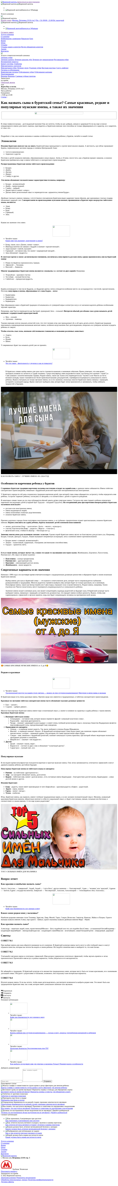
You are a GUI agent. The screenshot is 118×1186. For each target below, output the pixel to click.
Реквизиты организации (26, 1178)
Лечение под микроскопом (42, 60)
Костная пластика (49, 68)
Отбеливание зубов (26, 72)
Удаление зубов (35, 68)
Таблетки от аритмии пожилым (13, 1096)
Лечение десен (23, 68)
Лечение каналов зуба (23, 60)
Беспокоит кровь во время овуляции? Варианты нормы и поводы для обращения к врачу (36, 1092)
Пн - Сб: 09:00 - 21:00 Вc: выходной (50, 20)
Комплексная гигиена (9, 72)
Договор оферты (7, 1182)
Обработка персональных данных (14, 1180)
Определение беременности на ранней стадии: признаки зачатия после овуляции (33, 1104)
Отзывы (4, 45)
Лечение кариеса (7, 60)
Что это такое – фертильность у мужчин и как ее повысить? (29, 363)
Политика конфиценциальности (40, 1180)
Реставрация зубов (61, 60)
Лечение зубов (6, 58)
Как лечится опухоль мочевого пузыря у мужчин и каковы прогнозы (33, 1125)
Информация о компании (11, 39)
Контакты (5, 51)
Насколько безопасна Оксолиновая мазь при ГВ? (29, 1048)
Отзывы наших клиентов (11, 47)
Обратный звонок (8, 82)
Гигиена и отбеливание (10, 70)
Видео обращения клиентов (32, 47)
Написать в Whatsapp (29, 28)
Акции (3, 49)
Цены (3, 43)
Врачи (3, 41)
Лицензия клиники (8, 1178)
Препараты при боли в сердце (13, 1100)
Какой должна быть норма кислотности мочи (23, 1137)
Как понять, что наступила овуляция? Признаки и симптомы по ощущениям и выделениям (37, 1108)
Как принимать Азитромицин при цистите (22, 1121)
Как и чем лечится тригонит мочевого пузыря (24, 1133)
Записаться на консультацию (28, 2)
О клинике (5, 37)
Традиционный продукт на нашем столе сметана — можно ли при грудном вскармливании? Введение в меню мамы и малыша (56, 693)
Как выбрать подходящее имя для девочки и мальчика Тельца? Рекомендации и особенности (46, 1064)
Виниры (4, 76)
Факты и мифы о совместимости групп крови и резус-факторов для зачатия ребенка (34, 1088)
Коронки (11, 76)
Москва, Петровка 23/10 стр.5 (23, 20)
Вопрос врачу (6, 20)
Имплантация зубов (9, 68)
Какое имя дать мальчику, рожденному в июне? (24, 241)
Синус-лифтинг (62, 68)
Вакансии (25, 39)
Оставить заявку (7, 32)
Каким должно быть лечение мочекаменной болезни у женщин (30, 1129)
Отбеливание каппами (43, 72)
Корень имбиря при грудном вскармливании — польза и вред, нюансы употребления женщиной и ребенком (53, 1033)
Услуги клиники (7, 34)
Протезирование (7, 74)
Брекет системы (7, 64)
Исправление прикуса (9, 62)
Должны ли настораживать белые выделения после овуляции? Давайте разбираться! (34, 1113)
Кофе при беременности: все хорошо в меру (23, 909)
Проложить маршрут (9, 1171)
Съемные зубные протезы (25, 76)
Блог (31, 39)
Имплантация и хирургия (11, 66)
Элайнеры (18, 64)
